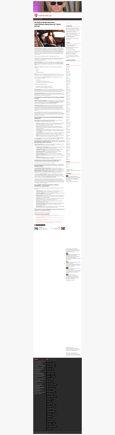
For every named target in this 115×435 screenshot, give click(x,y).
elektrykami (48, 376)
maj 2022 (67, 105)
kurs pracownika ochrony (51, 391)
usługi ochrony (49, 429)
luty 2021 (67, 120)
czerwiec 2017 (68, 153)
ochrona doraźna (49, 403)
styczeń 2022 (68, 108)
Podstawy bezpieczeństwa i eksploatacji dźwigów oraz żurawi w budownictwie (49, 221)
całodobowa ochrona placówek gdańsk (53, 371)
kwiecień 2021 (68, 117)
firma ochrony (49, 381)
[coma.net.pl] (57, 11)
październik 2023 (68, 90)
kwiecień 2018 (68, 138)
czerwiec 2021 (68, 114)
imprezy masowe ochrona (51, 386)
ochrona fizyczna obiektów (51, 404)
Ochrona (47, 28)
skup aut (54, 423)
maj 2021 (67, 116)
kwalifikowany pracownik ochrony (52, 393)
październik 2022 (68, 104)
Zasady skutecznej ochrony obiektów (39, 392)
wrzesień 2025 (68, 75)
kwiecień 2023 (68, 98)
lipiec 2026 (67, 68)
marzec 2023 (68, 99)
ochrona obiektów (50, 413)
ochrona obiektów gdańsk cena (52, 414)
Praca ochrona (49, 423)
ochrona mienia (49, 409)
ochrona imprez (49, 406)
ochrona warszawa (50, 421)
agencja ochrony (49, 361)
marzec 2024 (68, 87)
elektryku (48, 378)
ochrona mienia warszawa (51, 411)
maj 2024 (67, 86)
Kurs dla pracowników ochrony (41, 217)
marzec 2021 (68, 119)
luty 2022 (67, 107)
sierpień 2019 (68, 132)
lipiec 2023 (67, 93)
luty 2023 (67, 101)
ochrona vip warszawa (50, 419)
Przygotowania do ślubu (69, 347)
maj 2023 (67, 96)
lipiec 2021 (67, 113)
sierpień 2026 (68, 66)
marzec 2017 (68, 156)
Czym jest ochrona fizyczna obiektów (39, 375)
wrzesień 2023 (68, 92)
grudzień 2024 (68, 80)
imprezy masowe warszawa (51, 388)
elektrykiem (53, 376)
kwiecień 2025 (68, 78)
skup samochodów (49, 424)
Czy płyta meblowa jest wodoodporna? (71, 248)
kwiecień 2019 (68, 135)
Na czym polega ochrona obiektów (41, 219)
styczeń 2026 (68, 71)
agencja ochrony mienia (50, 363)
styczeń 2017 (68, 159)
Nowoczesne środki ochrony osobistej (39, 361)
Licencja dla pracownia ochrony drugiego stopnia (73, 51)
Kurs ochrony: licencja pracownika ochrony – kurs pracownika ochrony (47, 215)
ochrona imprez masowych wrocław (52, 408)
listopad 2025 (68, 72)
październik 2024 (68, 81)
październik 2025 (68, 74)
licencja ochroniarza (50, 394)
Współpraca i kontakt (38, 19)
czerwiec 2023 (68, 95)
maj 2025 (67, 77)
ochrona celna (49, 401)
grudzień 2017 (68, 144)
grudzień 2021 (68, 110)
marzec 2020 (68, 126)
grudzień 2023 (68, 89)
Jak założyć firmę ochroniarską (70, 49)
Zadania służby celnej (37, 371)
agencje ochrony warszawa (51, 366)
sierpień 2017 (68, 150)
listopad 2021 (68, 111)
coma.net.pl (43, 28)
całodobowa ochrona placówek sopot (53, 373)
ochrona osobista (49, 416)
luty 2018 (67, 141)
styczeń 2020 (68, 129)
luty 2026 (67, 69)
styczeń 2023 (68, 102)
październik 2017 (68, 147)
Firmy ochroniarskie (50, 383)
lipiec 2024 (67, 84)
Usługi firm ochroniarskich (72, 274)
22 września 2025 (38, 28)
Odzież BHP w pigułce (37, 380)
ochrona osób (49, 418)
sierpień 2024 (68, 83)
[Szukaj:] (73, 23)
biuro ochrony (49, 368)
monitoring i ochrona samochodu (52, 398)
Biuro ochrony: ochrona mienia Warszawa (72, 55)
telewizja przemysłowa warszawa (52, 428)
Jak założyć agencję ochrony (38, 362)
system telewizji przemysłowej (51, 426)
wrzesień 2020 (68, 123)
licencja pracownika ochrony (51, 396)
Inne (66, 165)
